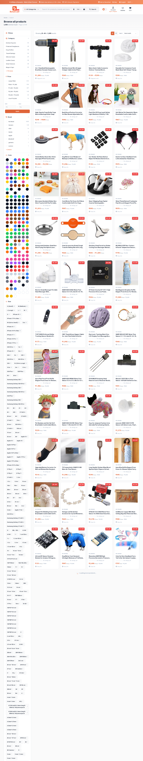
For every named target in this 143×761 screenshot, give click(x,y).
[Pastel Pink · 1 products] (15, 255)
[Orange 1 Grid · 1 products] (23, 248)
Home (5, 17)
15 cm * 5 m (23, 591)
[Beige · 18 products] (19, 167)
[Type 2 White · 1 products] (7, 285)
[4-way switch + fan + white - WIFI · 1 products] (23, 192)
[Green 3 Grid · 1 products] (15, 233)
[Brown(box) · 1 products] (19, 215)
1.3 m (16, 542)
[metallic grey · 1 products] (15, 244)
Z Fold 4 (10, 428)
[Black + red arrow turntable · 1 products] (11, 200)
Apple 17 (10, 457)
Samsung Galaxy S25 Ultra (16, 392)
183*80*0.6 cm (12, 624)
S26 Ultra (11, 359)
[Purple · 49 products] (7, 167)
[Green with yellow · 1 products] (27, 233)
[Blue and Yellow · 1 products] (23, 207)
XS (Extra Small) (13, 322)
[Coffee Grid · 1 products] (15, 218)
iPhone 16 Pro (12, 339)
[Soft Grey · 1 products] (7, 277)
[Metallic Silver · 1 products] (19, 244)
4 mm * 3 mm (11, 697)
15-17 (9, 595)
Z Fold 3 (10, 477)
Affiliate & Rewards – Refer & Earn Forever (24, 2)
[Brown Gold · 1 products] (7, 215)
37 (14, 497)
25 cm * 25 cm (12, 664)
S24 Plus (10, 396)
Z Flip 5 (19, 469)
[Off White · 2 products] (19, 181)
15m (16, 485)
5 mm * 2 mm (19, 754)
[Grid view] (112, 33)
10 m (9, 367)
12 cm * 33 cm (12, 571)
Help (115, 2)
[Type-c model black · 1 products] (11, 285)
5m (16, 506)
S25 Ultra (11, 347)
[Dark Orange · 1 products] (15, 222)
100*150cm (11, 563)
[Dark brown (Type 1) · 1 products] (7, 222)
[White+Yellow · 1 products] (23, 292)
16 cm (9, 599)
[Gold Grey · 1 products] (7, 229)
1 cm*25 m (24, 534)
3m (16, 693)
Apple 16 (20, 440)
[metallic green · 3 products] (19, 174)
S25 (23, 355)
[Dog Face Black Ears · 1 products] (19, 226)
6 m (23, 506)
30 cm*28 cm (11, 685)
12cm (9, 583)
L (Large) (11, 310)
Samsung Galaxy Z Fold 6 (15, 522)
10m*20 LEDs (23, 563)
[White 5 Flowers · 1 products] (11, 292)
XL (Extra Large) (20, 363)
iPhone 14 (11, 326)
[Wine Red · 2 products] (11, 185)
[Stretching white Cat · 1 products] (15, 277)
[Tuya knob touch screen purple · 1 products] (15, 281)
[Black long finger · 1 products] (7, 204)
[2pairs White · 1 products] (11, 192)
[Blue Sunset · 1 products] (11, 211)
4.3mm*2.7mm (12, 721)
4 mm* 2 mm (11, 701)
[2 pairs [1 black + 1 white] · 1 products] (7, 192)
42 (26, 408)
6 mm (9, 510)
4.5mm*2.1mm (12, 725)
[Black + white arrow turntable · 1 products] (15, 200)
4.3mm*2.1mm (12, 717)
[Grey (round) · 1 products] (19, 237)
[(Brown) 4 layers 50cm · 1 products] (23, 185)
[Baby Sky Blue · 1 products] (23, 196)
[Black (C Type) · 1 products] (7, 200)
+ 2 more (8, 149)
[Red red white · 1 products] (27, 266)
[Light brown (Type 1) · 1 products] (15, 240)
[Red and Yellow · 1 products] (19, 266)
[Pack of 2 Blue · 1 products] (11, 251)
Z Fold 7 (10, 420)
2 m (17, 367)
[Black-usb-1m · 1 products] (15, 207)
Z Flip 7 (19, 473)
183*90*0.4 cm (12, 628)
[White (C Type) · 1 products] (23, 288)
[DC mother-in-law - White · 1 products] (11, 226)
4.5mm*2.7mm (12, 729)
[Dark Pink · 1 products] (19, 222)
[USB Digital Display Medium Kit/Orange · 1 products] (7, 288)
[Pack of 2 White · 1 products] (23, 251)
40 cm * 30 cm (12, 734)
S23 (14, 412)
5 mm (9, 754)
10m (9, 485)
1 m (20, 347)
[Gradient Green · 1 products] (19, 229)
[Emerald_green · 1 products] (23, 226)
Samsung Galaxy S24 (14, 379)
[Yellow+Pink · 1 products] (11, 296)
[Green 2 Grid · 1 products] (11, 233)
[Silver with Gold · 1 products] (19, 274)
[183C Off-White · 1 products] (23, 189)
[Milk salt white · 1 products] (23, 244)
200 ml (9, 652)
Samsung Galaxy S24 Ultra (16, 383)
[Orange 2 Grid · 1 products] (27, 248)
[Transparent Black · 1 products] (23, 277)
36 (8, 497)
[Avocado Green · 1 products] (11, 196)
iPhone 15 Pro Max (13, 465)
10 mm (21, 554)
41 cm (17, 502)
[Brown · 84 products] (19, 163)
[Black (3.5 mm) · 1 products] (27, 196)
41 (20, 408)
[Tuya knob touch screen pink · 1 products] (11, 281)
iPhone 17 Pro (12, 343)
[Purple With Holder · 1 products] (19, 262)
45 (20, 742)
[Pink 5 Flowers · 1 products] (27, 255)
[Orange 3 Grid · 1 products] (7, 251)
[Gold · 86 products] (15, 163)
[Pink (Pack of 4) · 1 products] (19, 255)
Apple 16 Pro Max (13, 453)
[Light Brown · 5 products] (15, 170)
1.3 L (9, 542)
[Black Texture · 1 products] (19, 204)
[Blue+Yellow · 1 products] (19, 211)
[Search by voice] (74, 9)
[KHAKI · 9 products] (7, 170)
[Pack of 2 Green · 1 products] (15, 251)
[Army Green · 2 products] (27, 174)
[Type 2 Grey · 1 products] (27, 281)
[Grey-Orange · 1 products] (27, 237)
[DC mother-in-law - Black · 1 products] (7, 226)
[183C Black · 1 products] (19, 189)
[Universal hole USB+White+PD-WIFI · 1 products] (27, 285)
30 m (25, 493)
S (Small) (11, 306)
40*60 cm (23, 738)
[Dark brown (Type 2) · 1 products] (11, 222)
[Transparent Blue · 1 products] (27, 277)
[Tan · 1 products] (19, 277)
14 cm (18, 587)
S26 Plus (10, 371)
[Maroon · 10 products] (27, 167)
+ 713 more (9, 71)
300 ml (9, 689)
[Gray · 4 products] (19, 170)
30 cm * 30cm (12, 677)
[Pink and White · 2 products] (23, 181)
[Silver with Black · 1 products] (15, 274)
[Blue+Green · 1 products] (15, 211)
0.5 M (9, 534)
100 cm (19, 428)
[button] (104, 9)
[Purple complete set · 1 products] (15, 262)
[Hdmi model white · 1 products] (11, 240)
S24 (9, 355)
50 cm (9, 506)
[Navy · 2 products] (15, 181)
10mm (9, 567)
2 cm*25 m (11, 636)
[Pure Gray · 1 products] (7, 262)
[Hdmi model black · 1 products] (7, 240)
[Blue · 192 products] (15, 159)
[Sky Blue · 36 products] (11, 167)
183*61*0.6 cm (12, 612)
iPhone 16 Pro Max (14, 330)
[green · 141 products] (23, 159)
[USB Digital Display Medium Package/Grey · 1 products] (11, 288)
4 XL (21, 701)
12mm (17, 583)
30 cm (17, 493)
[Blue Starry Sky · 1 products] (7, 211)
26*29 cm (23, 664)
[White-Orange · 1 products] (27, 292)
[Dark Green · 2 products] (15, 178)
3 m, (14, 673)
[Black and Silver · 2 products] (11, 178)
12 (22, 567)
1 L (8, 538)
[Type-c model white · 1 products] (15, 285)
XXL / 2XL (15, 530)
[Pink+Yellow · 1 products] (23, 259)
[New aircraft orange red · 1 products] (15, 248)
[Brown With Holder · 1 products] (11, 215)
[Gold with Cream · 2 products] (27, 178)
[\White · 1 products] (15, 296)
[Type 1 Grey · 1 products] (19, 281)
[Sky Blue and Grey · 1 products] (27, 274)
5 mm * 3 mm (11, 758)
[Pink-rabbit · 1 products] (27, 259)
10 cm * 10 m (17, 550)
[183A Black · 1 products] (11, 189)
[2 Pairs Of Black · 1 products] (27, 189)
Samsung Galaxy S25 (14, 387)
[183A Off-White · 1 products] (15, 189)
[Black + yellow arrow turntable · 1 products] (19, 200)
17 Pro (9, 603)
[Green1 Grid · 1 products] (11, 237)
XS (8, 375)
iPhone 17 (11, 334)
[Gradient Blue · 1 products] (15, 229)
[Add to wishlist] (56, 61)
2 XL (20, 636)
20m (9, 489)
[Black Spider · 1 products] (11, 204)
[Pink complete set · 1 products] (15, 259)
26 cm (17, 432)
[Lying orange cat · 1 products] (7, 244)
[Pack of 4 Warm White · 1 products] (7, 255)
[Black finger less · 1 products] (27, 200)
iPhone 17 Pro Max (14, 318)
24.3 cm (21, 660)
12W (25, 583)
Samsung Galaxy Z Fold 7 (15, 526)
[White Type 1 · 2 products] (27, 181)
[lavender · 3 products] (11, 174)
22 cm (9, 424)
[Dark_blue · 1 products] (27, 222)
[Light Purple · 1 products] (23, 240)
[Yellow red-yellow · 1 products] (7, 296)
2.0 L (9, 640)
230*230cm (24, 656)
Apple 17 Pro (21, 457)
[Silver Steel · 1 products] (7, 274)
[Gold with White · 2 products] (7, 181)
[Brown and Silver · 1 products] (27, 211)
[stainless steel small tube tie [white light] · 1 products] (11, 277)
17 (16, 599)
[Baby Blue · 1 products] (15, 196)
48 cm (17, 746)
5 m (25, 322)
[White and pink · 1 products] (15, 292)
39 (8, 408)
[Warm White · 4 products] (27, 170)
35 (22, 689)
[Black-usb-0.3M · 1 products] (11, 207)
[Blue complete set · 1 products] (27, 207)
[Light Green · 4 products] (23, 170)
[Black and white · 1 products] (23, 200)
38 (16, 436)
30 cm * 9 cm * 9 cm (13, 681)
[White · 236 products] (11, 159)
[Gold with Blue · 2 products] (23, 178)
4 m (20, 497)
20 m (15, 375)
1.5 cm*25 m (11, 546)
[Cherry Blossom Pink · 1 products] (7, 218)
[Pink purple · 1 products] (19, 259)
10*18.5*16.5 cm (12, 559)
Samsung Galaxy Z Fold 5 (15, 518)
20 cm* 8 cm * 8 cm (13, 648)
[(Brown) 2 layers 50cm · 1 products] (15, 185)
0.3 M (25, 530)
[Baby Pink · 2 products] (7, 178)
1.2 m (19, 477)
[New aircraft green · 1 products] (7, 248)
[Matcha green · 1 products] (11, 244)
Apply (17, 111)
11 (16, 567)
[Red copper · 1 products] (23, 266)
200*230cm (20, 652)
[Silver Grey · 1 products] (27, 270)
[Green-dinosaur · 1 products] (7, 237)
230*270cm (11, 660)
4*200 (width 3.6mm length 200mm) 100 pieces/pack (18, 712)
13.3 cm (10, 587)
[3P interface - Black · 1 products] (15, 192)
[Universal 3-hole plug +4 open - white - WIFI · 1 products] (19, 285)
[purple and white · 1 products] (11, 262)
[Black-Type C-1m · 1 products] (7, 207)
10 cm (24, 481)
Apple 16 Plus (12, 444)
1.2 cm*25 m (17, 538)
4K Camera (11, 750)
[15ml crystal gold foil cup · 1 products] (27, 185)
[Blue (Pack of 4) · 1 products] (19, 207)
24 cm (16, 489)
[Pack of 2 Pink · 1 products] (19, 251)
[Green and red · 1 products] (19, 233)
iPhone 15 (17, 314)
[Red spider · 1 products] (7, 270)
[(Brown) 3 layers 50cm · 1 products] (19, 185)
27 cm (9, 669)
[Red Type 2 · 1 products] (15, 270)
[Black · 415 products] (7, 159)
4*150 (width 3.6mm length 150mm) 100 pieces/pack (18, 706)
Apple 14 (24, 436)
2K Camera (19, 669)
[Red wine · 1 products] (19, 270)
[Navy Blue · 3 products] (23, 174)
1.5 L (9, 481)
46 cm (9, 746)
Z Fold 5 (24, 416)
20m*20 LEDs (11, 656)
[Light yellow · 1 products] (27, 240)
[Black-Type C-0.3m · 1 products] (27, 204)
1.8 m (16, 481)
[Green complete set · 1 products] (23, 233)
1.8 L (21, 546)
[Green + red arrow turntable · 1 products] (7, 233)
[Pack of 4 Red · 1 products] (27, 251)
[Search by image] (84, 9)
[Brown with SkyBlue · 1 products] (15, 215)
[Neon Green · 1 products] (27, 244)
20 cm (9, 416)
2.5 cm (17, 640)
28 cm (9, 493)
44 (16, 416)
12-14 (21, 579)
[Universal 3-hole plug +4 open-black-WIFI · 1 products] (23, 285)
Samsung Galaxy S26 (14, 400)
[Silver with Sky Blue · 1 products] (23, 274)
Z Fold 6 (23, 412)
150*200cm (19, 595)
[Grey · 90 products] (11, 163)
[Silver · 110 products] (7, 163)
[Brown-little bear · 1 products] (27, 215)
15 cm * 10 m (11, 591)
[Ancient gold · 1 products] (7, 196)
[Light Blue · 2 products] (11, 181)
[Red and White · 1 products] (15, 266)
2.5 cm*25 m (11, 644)
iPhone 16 (11, 351)
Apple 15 (10, 440)
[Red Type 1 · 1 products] (11, 270)
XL (16, 355)
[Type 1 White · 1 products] (23, 281)
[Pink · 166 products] (19, 159)
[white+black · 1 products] (19, 292)
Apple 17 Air (19, 510)
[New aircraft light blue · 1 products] (11, 248)
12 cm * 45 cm (12, 575)
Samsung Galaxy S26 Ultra (16, 404)
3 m (20, 351)
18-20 (25, 603)
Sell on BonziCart (105, 2)
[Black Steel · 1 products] (15, 204)
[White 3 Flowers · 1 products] (7, 292)
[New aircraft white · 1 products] (19, 248)
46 (26, 742)
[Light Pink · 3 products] (15, 174)
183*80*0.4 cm (12, 620)
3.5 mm (22, 673)
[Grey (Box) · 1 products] (15, 237)
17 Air (23, 599)
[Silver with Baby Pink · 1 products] (11, 274)
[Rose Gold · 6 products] (11, 170)
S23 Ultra (18, 424)
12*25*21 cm (11, 579)
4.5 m (9, 502)
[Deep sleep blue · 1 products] (15, 226)
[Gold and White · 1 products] (27, 226)
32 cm (9, 436)
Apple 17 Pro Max (13, 461)
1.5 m (24, 367)
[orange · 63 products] (27, 163)
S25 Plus (21, 371)
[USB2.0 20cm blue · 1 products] (15, 288)
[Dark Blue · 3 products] (7, 174)
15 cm (9, 432)
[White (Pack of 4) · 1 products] (27, 288)
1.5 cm (24, 542)
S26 (9, 363)
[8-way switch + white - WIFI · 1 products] (27, 192)
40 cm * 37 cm (12, 738)
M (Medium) (22, 306)
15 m (19, 420)
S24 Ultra (22, 359)
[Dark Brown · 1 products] (27, 218)
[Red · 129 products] (27, 159)
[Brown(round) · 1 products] (23, 215)
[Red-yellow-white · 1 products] (23, 270)
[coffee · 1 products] (11, 218)
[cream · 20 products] (15, 167)
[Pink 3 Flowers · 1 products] (23, 255)
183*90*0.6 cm (12, 632)
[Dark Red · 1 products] (23, 222)
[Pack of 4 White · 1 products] (11, 255)
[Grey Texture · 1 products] (23, 237)
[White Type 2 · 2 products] (7, 185)
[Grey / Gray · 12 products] (23, 167)
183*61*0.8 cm (12, 616)
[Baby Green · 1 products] (19, 196)
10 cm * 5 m (11, 554)
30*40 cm (23, 685)
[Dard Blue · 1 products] (23, 218)
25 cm (24, 489)
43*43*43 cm (11, 742)
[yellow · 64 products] (23, 163)
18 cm (23, 485)
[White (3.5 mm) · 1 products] (19, 288)
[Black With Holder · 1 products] (23, 204)
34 (17, 689)
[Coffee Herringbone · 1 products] (19, 218)
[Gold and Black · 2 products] (19, 178)
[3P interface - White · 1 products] (19, 192)
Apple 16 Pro (11, 449)
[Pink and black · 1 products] (7, 259)
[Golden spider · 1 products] (11, 229)
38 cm (9, 693)
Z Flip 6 (10, 473)
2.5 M (21, 644)
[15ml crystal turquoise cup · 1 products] (7, 189)
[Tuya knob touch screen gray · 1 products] (7, 281)
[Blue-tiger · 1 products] (23, 211)
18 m (18, 603)
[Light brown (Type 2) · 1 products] (19, 240)
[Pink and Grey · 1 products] (11, 259)
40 (14, 408)
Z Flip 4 (10, 469)
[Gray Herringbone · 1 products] (27, 229)
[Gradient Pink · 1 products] (23, 229)
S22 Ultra (10, 514)
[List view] (116, 33)
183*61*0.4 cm (12, 607)
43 (8, 412)
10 (8, 550)
